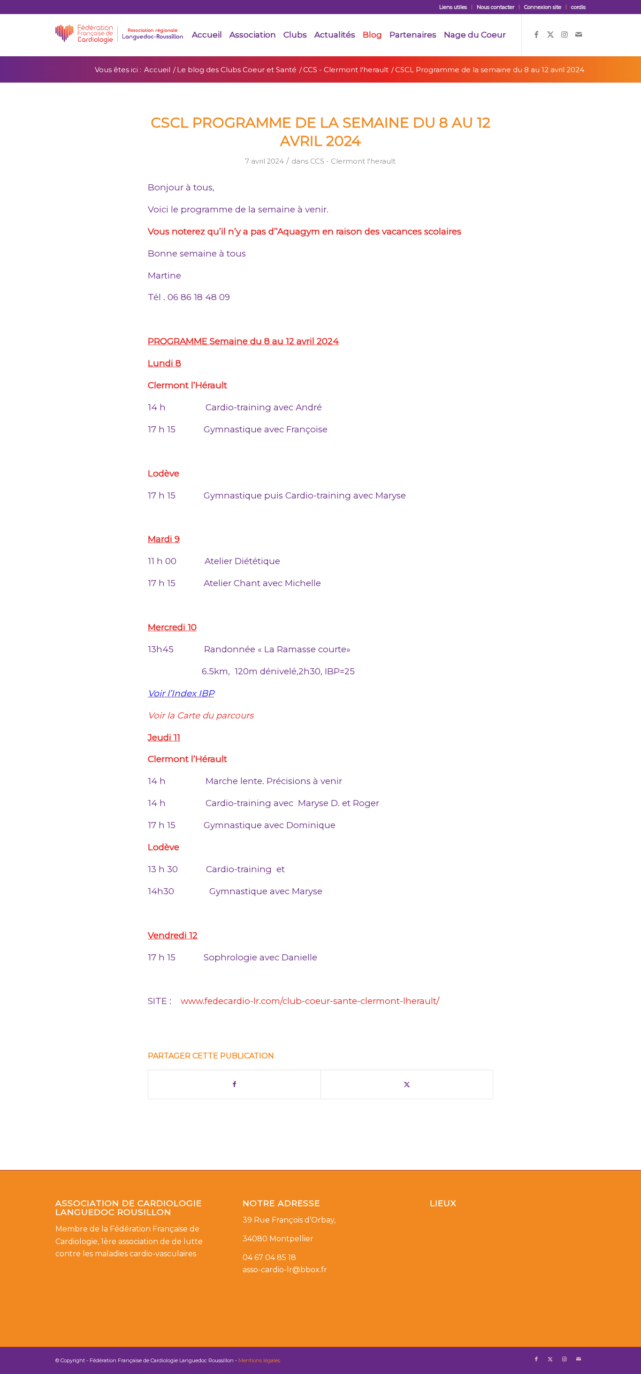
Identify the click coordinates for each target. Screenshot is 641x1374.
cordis (578, 7)
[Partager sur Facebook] (234, 1084)
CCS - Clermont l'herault (353, 161)
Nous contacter (495, 7)
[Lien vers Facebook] (536, 34)
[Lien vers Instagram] (564, 34)
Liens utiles (453, 7)
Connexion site (542, 7)
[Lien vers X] (550, 34)
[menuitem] (453, 7)
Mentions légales (259, 1360)
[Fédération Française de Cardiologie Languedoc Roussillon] (119, 35)
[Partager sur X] (407, 1084)
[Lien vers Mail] (579, 34)
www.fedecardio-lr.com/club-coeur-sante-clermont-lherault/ (310, 1001)
